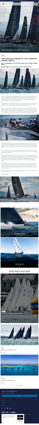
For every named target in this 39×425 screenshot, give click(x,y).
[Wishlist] (31, 3)
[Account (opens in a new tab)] (30, 3)
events (3, 55)
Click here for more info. (4, 174)
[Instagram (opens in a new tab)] (4, 408)
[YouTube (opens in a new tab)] (10, 408)
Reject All (20, 418)
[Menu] (35, 4)
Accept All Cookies (20, 416)
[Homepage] (3, 4)
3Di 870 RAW (27, 158)
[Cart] (33, 3)
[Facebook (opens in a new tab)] (2, 408)
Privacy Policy (24, 414)
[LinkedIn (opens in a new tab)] (7, 408)
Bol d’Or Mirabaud (15, 96)
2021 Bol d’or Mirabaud (21, 170)
